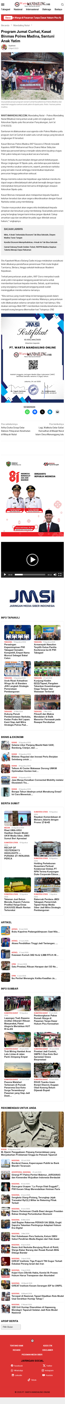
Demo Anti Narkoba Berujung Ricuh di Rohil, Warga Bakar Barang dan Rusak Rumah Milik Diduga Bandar (35, 1250)
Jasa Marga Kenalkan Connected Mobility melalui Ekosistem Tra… (37, 781)
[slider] (30, 574)
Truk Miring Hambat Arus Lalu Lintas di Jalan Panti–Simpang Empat (17, 1054)
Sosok (4, 1149)
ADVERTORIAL (17, 1172)
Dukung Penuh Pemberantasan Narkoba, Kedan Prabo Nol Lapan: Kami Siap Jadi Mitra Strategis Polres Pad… (17, 719)
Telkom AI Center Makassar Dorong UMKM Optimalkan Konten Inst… (34, 770)
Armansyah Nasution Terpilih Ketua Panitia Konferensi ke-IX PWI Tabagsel (45, 648)
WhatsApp (18, 1370)
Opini (14, 964)
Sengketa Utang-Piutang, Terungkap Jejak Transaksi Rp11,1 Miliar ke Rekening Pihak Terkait (34, 1200)
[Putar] (4, 574)
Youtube (49, 1375)
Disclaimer (47, 1350)
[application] (32, 560)
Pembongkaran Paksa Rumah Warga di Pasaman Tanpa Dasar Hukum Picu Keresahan (46, 1019)
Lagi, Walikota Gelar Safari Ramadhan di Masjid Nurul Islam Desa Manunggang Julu (49, 429)
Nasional (16, 1160)
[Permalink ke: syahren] (4, 47)
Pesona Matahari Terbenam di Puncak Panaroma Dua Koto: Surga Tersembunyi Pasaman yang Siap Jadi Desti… (17, 1089)
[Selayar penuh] (59, 574)
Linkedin (18, 1375)
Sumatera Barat (11, 1013)
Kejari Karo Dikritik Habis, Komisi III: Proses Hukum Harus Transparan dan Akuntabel (35, 1274)
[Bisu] (55, 574)
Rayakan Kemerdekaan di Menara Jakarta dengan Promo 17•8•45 (47, 820)
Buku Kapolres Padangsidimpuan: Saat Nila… (36, 932)
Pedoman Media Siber (32, 1354)
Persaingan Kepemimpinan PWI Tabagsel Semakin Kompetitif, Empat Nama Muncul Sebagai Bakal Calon (17, 651)
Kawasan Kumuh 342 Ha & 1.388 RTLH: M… (35, 955)
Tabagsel (8, 642)
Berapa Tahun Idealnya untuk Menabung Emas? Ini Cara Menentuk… (36, 793)
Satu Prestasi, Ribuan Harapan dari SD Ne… (35, 966)
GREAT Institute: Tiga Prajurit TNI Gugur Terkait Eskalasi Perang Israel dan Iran (37, 1262)
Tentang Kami (16, 1345)
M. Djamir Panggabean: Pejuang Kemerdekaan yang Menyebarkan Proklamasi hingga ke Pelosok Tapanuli (29, 1153)
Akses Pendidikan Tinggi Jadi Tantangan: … (35, 943)
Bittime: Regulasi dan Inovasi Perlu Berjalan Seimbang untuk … (35, 758)
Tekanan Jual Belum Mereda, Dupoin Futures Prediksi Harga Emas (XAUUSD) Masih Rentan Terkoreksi (17, 905)
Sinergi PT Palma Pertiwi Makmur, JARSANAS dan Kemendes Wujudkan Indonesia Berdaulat (36, 1176)
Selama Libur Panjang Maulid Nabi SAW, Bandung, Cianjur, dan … (33, 746)
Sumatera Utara (41, 812)
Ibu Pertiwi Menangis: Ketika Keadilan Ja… (34, 978)
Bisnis (14, 742)
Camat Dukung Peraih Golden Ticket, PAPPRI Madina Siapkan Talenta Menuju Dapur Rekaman (30, 248)
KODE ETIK (47, 1345)
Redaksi (16, 1350)
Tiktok (33, 1380)
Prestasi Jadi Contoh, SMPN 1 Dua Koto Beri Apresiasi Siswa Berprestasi (46, 1055)
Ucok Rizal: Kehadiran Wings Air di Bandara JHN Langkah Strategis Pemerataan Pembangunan (16, 686)
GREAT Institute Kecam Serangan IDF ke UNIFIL (37, 1286)
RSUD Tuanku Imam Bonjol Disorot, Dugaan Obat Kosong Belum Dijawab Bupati (46, 1086)
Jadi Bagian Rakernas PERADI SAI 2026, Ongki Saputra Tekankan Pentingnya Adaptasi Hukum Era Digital (37, 1225)
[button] (32, 560)
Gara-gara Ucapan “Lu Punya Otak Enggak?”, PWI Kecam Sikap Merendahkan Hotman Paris (36, 1188)
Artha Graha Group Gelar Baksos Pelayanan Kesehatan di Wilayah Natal (15, 429)
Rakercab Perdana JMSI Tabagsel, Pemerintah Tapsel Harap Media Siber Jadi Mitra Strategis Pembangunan (47, 905)
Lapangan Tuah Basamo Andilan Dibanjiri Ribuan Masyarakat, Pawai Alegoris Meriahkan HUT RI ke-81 (17, 1024)
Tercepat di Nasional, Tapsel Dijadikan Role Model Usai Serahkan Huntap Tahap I (38, 1297)
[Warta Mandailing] (32, 4)
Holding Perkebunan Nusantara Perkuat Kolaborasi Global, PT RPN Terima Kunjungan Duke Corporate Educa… (47, 869)
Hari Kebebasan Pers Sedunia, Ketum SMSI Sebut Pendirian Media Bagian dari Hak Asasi (35, 1238)
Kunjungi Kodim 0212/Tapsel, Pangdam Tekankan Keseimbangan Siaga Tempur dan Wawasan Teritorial (47, 686)
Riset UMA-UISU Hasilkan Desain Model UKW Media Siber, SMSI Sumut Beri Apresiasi (16, 834)
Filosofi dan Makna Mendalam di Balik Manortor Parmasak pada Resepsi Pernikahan (47, 718)
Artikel (15, 929)
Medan (7, 828)
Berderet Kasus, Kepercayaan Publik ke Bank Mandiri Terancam (35, 1164)
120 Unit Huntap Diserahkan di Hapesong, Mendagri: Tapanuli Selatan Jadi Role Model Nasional (35, 1310)
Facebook (18, 1365)
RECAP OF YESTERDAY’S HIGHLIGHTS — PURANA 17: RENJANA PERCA (17, 853)
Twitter (49, 1365)
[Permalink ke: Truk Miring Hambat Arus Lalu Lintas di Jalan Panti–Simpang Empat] (17, 1039)
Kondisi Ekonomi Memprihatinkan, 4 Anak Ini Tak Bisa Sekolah (30, 242)
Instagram (49, 1370)
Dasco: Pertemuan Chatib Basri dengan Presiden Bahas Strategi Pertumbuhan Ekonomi (37, 1213)
